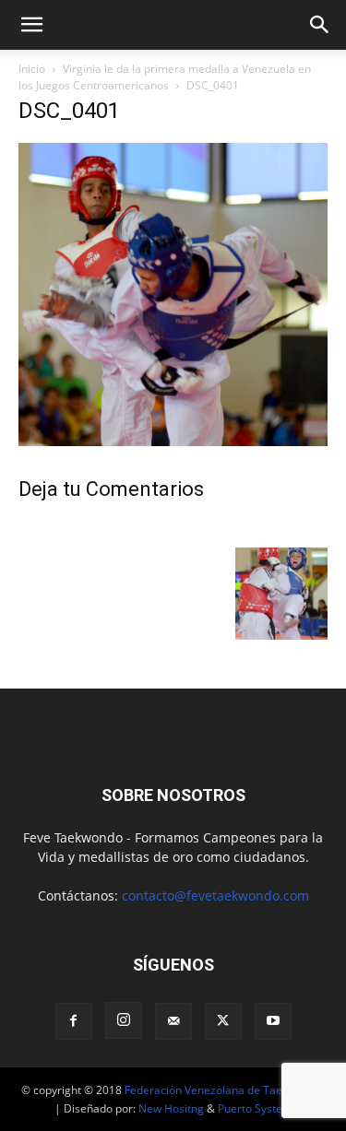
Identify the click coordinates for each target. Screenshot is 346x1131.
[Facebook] (73, 1021)
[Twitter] (223, 1021)
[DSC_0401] (173, 441)
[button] (31, 25)
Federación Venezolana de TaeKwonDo (225, 1090)
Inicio (31, 69)
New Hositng (171, 1108)
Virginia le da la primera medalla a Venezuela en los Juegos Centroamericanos (164, 77)
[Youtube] (273, 1021)
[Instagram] (123, 1020)
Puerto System (255, 1108)
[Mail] (173, 1021)
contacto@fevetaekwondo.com (215, 895)
